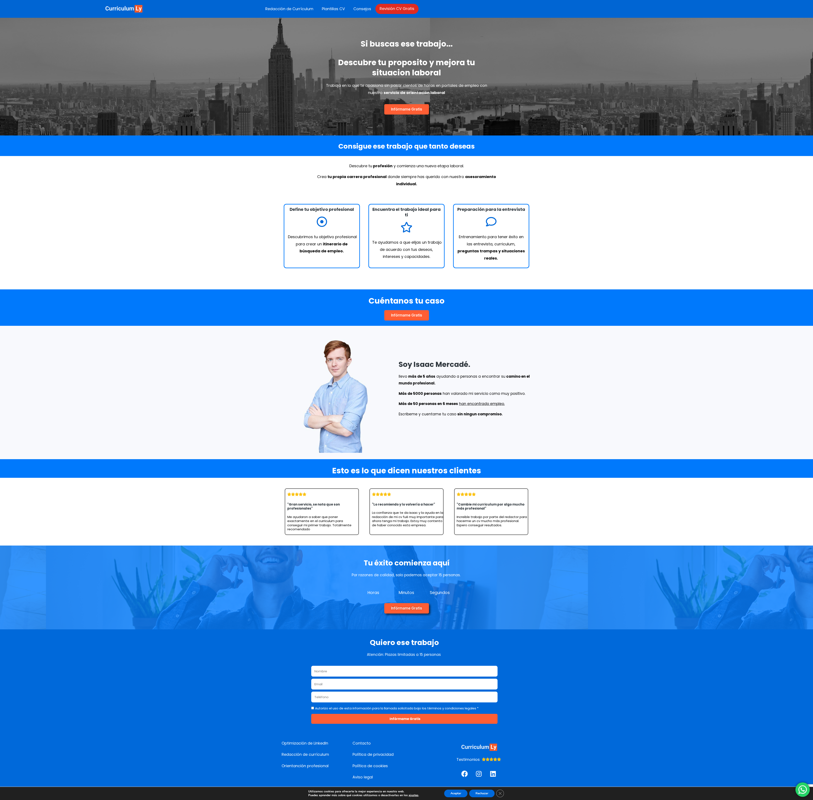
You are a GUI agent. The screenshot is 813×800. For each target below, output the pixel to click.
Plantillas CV (333, 8)
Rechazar (482, 793)
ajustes (413, 795)
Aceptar (456, 793)
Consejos (362, 8)
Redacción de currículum (305, 754)
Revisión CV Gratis (397, 8)
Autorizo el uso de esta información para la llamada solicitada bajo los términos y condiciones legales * (396, 708)
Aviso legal (363, 777)
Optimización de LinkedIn (305, 743)
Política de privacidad (373, 754)
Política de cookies (370, 765)
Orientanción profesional (305, 765)
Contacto (362, 743)
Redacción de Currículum (289, 8)
